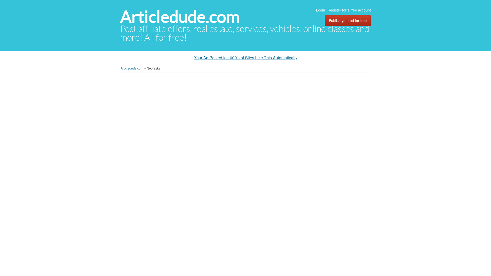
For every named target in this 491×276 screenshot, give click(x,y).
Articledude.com (180, 16)
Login (320, 10)
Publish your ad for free (348, 20)
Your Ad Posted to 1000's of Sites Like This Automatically (245, 58)
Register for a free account (349, 10)
